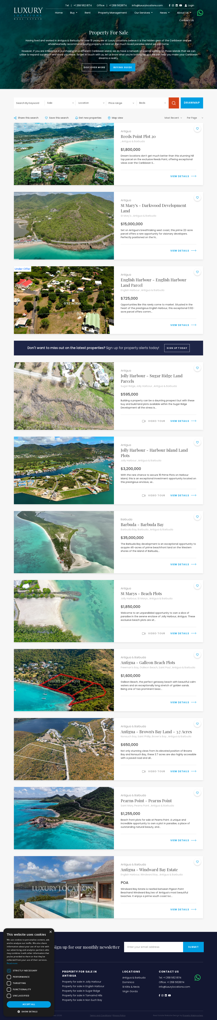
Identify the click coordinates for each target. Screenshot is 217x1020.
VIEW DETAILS (180, 176)
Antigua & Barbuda (133, 977)
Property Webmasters (193, 1015)
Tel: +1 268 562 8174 (170, 977)
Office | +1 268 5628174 (112, 5)
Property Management (112, 12)
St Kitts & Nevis (131, 986)
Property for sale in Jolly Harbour (81, 981)
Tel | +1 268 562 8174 (78, 5)
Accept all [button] (29, 1004)
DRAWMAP (192, 103)
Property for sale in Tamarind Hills (82, 995)
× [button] (50, 932)
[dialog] (28, 972)
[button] (29, 1011)
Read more (12, 963)
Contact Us (186, 20)
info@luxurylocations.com (147, 5)
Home (59, 12)
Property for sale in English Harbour (83, 986)
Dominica (128, 982)
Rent (88, 12)
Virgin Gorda (130, 991)
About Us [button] (183, 12)
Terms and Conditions (100, 1015)
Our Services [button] (142, 12)
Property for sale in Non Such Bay (82, 1000)
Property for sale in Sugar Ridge (81, 991)
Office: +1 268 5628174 (171, 982)
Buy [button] (72, 12)
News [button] (163, 12)
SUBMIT (193, 947)
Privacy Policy (119, 1015)
